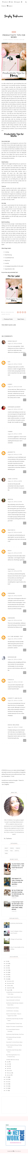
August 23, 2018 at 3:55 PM (15, 501)
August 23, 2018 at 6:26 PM (15, 532)
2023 (7, 968)
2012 (7, 1088)
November (9, 983)
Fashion (12, 848)
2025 (7, 963)
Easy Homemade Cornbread (13, 1000)
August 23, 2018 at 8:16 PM (15, 553)
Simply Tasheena (9, 39)
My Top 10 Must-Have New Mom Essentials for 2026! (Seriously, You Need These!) (18, 893)
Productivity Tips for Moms (12, 1008)
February (9, 1073)
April (8, 1068)
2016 (7, 1079)
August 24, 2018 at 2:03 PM (15, 639)
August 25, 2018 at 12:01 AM (15, 682)
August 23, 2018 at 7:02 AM (15, 364)
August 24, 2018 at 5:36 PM (15, 659)
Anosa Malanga (13, 725)
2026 (7, 961)
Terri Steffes (13, 478)
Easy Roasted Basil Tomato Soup (14, 1023)
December (9, 981)
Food (11, 850)
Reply (25, 354)
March (8, 1070)
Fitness (6, 850)
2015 (7, 1081)
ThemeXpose (18, 1151)
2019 (7, 976)
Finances (18, 848)
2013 (7, 1086)
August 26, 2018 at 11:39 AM (15, 727)
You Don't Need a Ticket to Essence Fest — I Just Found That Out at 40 (18, 865)
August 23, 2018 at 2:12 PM (15, 454)
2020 (7, 974)
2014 (7, 1084)
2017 (7, 1077)
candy (10, 384)
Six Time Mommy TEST (15, 636)
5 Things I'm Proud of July (16, 939)
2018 (7, 979)
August (8, 990)
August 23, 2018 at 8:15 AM (15, 386)
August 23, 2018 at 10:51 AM (15, 409)
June (8, 1064)
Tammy (10, 431)
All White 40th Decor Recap (12, 1059)
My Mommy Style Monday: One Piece (15, 1034)
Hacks (13, 32)
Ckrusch (11, 679)
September (9, 988)
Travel (6, 853)
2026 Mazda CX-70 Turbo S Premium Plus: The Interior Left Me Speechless (17, 881)
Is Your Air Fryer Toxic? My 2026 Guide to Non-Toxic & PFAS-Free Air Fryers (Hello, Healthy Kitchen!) (17, 905)
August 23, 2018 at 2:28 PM (15, 481)
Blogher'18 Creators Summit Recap (14, 1026)
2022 (7, 970)
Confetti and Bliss (15, 698)
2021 (7, 972)
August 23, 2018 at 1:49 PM (15, 434)
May (8, 1066)
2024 (7, 965)
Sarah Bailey (12, 341)
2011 (7, 1090)
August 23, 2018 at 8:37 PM (15, 571)
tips (9, 314)
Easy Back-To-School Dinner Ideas (14, 1042)
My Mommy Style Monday (16, 923)
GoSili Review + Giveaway (12, 1011)
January (8, 1075)
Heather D (11, 530)
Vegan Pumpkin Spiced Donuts (13, 997)
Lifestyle (17, 850)
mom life (11, 312)
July (7, 1061)
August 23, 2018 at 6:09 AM (15, 343)
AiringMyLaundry (14, 407)
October (9, 985)
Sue (9, 361)
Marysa (10, 499)
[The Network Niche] (15, 1145)
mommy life (5, 314)
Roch (9, 550)
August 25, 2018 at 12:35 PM (15, 700)
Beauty (6, 848)
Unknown (11, 593)
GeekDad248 (12, 657)
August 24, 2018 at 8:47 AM (15, 620)
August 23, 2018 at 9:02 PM (15, 595)
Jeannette (11, 452)
